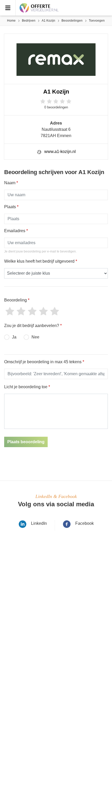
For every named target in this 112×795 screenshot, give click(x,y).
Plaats (11, 207)
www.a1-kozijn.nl (60, 151)
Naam (11, 183)
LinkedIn (39, 523)
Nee (35, 337)
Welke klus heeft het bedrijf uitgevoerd (40, 261)
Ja (14, 337)
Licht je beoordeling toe (27, 387)
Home (11, 20)
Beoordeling (16, 300)
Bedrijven (28, 20)
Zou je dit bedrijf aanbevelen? (33, 325)
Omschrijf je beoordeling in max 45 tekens (44, 362)
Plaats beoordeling (26, 442)
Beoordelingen (72, 20)
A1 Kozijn (48, 20)
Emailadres (16, 231)
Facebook (84, 523)
